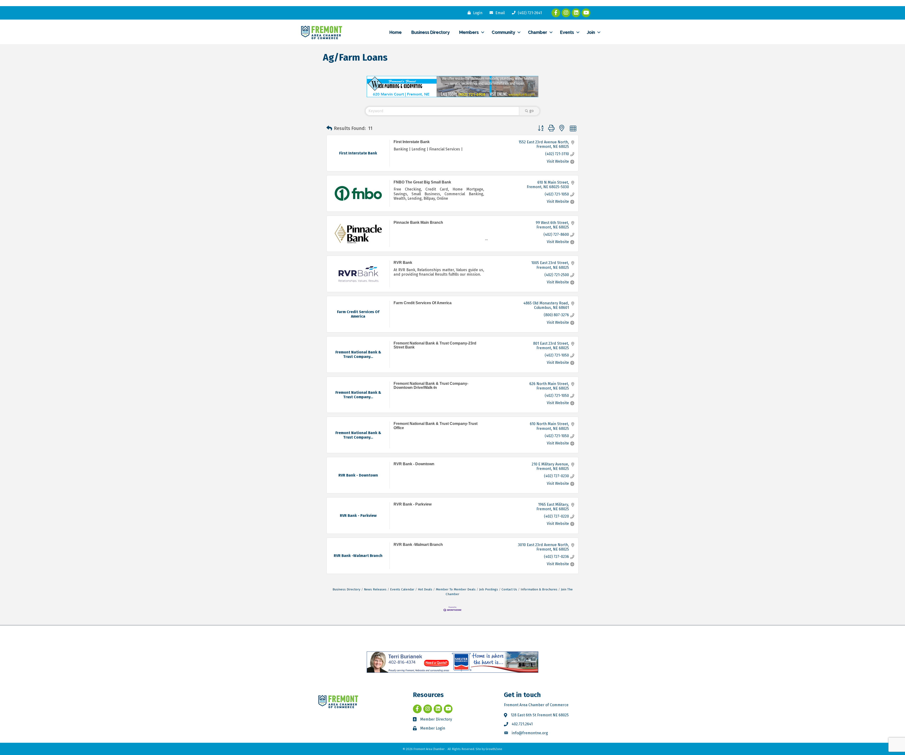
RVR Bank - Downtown (414, 464)
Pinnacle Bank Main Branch (418, 222)
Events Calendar (402, 589)
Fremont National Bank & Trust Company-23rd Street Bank (435, 345)
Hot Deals (425, 589)
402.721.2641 (522, 724)
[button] (329, 128)
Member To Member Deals (456, 589)
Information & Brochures (539, 589)
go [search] (531, 110)
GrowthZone (493, 749)
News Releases (375, 589)
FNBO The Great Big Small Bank (422, 182)
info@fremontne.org (530, 733)
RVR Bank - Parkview (413, 504)
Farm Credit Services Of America (423, 303)
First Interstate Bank (412, 142)
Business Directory (430, 32)
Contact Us (509, 589)
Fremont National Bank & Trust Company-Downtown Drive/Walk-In (431, 386)
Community (503, 32)
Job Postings (488, 589)
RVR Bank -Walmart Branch (418, 545)
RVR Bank (403, 263)
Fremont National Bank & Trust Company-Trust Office (435, 426)
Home (395, 32)
